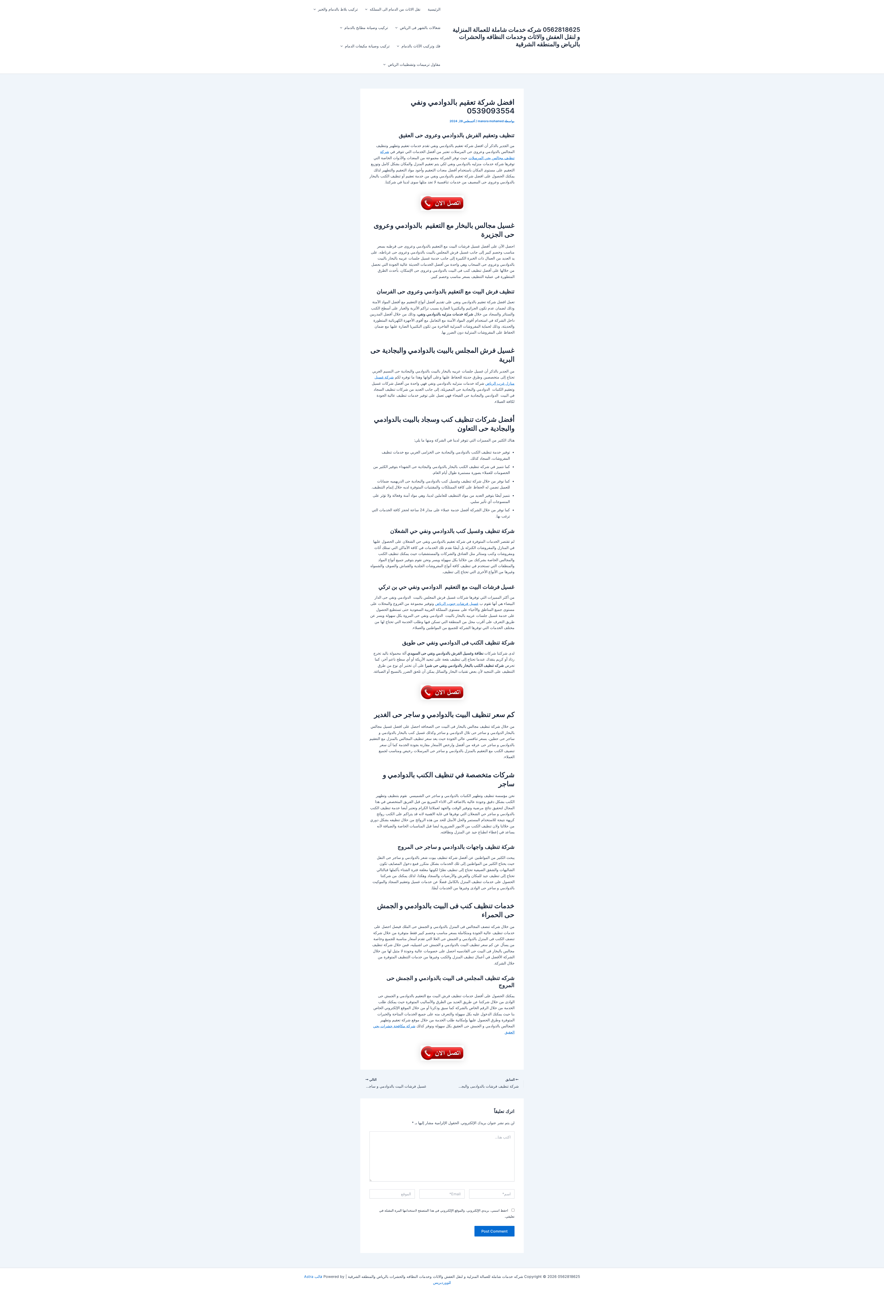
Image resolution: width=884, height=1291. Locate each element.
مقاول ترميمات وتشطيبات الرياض (414, 64)
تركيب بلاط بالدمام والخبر (338, 9)
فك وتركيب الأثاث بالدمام (420, 46)
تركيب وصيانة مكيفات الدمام (367, 46)
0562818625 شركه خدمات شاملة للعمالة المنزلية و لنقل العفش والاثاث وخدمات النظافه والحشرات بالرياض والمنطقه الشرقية (516, 36)
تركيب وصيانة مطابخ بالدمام (366, 27)
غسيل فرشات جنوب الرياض (456, 603)
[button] (367, 9)
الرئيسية (434, 9)
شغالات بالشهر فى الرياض (420, 27)
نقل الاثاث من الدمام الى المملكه (395, 9)
